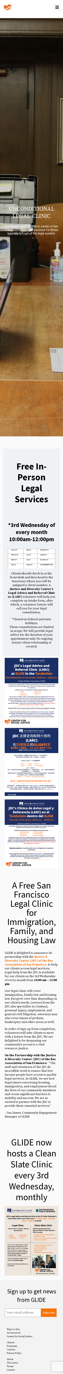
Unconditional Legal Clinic (31, 212)
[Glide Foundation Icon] (7, 7)
